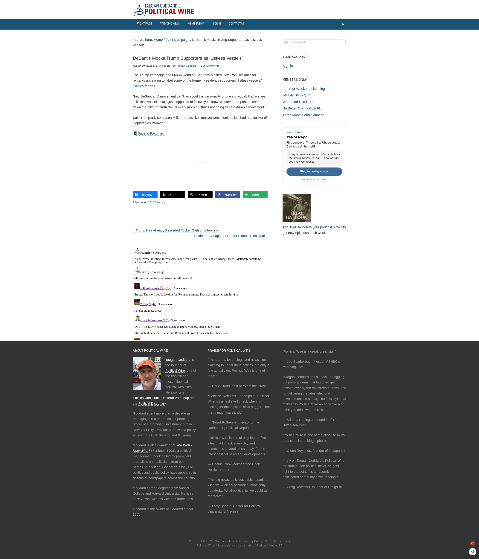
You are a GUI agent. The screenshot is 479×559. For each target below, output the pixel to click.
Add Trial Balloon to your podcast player (312, 227)
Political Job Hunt (146, 398)
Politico (138, 86)
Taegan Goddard (177, 360)
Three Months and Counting (303, 115)
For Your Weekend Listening (304, 89)
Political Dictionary (152, 403)
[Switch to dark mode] (343, 24)
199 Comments (210, 65)
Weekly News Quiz (297, 95)
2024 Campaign (157, 202)
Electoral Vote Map (175, 398)
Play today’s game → (314, 171)
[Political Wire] (239, 9)
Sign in (288, 66)
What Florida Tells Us (298, 102)
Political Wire (175, 370)
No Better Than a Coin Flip (302, 108)
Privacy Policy (253, 541)
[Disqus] (200, 293)
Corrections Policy (277, 541)
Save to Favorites (151, 133)
